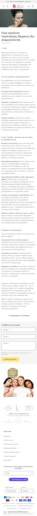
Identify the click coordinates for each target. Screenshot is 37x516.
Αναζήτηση (7, 436)
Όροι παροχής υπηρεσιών (25, 508)
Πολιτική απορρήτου (10, 456)
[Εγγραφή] (31, 473)
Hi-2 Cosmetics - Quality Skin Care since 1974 (19, 503)
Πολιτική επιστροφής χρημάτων (25, 505)
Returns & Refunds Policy (12, 452)
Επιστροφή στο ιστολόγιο (19, 316)
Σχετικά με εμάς (8, 440)
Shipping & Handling (10, 448)
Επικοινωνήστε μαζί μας (11, 444)
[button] (4, 6)
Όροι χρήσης (7, 460)
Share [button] (5, 48)
